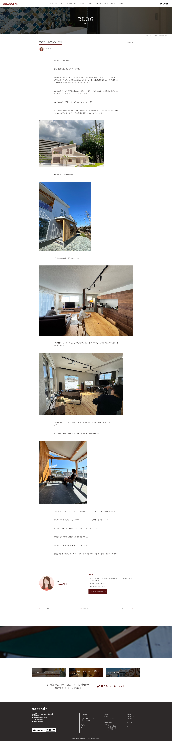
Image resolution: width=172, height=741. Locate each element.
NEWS (82, 3)
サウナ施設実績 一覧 (97, 586)
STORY (62, 3)
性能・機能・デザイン (88, 718)
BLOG (76, 3)
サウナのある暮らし (111, 726)
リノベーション (110, 718)
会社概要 (130, 718)
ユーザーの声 (109, 730)
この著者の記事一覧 (96, 591)
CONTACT (121, 3)
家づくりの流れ (86, 720)
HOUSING (53, 3)
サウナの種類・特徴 (111, 728)
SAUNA (89, 3)
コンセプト (85, 716)
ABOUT (113, 3)
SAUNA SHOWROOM (101, 3)
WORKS (69, 3)
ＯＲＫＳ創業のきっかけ (98, 583)
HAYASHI (47, 49)
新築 (107, 716)
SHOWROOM (108, 722)
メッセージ (131, 716)
